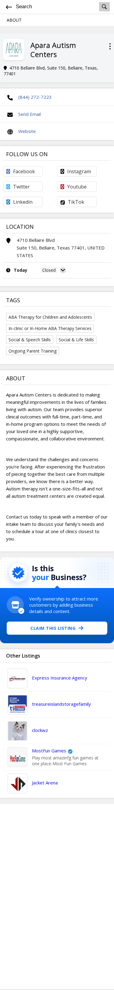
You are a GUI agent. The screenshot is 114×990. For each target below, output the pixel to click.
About (14, 20)
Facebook (24, 171)
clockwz (40, 730)
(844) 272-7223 (35, 97)
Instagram (79, 171)
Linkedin (23, 202)
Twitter (21, 186)
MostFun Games (49, 751)
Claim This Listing (52, 628)
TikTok (76, 202)
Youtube (77, 186)
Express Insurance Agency (59, 678)
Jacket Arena (45, 783)
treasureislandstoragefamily (61, 704)
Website (27, 131)
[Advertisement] (57, 896)
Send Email (29, 114)
